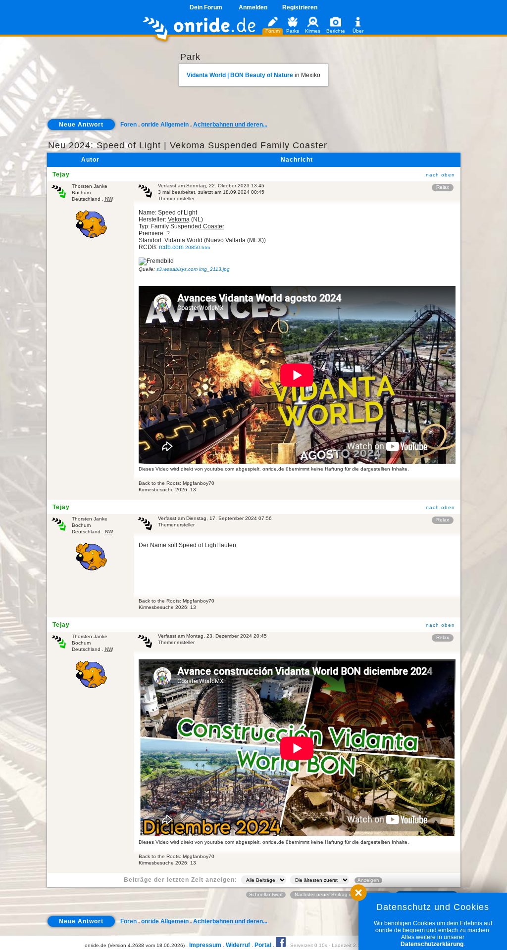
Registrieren (299, 7)
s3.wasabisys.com (193, 269)
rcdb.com (184, 247)
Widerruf (238, 945)
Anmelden (253, 7)
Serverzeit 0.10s (308, 945)
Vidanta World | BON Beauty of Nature (240, 75)
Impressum (205, 945)
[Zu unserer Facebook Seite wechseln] (281, 945)
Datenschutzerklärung (432, 944)
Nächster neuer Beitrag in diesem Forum (341, 894)
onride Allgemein (165, 124)
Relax (442, 187)
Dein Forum (206, 7)
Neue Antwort (81, 124)
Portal (262, 945)
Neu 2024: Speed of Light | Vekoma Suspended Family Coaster (187, 145)
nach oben (440, 174)
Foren (128, 124)
